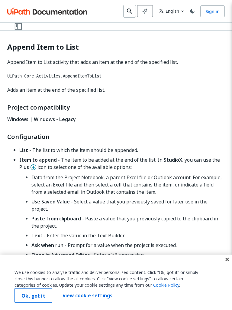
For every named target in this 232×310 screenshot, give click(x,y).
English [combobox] (169, 11)
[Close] (227, 259)
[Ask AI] (145, 11)
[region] (116, 282)
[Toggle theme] (192, 11)
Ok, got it (33, 295)
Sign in (212, 11)
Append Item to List (43, 47)
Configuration (28, 137)
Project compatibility (38, 107)
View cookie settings (87, 295)
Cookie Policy (166, 285)
